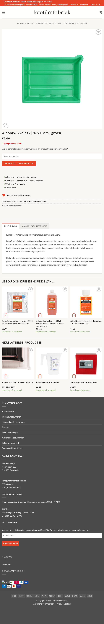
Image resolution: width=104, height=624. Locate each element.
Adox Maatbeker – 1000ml (47, 382)
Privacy (59, 604)
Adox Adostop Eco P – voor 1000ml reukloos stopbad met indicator (17, 322)
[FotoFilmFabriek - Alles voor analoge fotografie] (52, 12)
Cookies (67, 604)
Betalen (5, 427)
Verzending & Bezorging (13, 422)
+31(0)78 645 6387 (11, 487)
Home (20, 23)
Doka (30, 23)
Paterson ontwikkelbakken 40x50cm (17, 382)
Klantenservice (9, 411)
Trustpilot (6, 564)
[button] (3, 12)
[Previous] (2, 312)
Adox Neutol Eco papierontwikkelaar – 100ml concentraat (86, 322)
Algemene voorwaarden (13, 437)
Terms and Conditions (12, 448)
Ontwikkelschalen (75, 23)
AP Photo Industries (14, 206)
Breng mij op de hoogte (19, 163)
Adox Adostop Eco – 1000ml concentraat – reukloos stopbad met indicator (50, 323)
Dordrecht (20, 184)
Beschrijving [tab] (10, 226)
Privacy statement (10, 443)
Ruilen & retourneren (11, 416)
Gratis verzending (14, 180)
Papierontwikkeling (48, 23)
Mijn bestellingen (10, 432)
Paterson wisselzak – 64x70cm (83, 382)
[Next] (102, 312)
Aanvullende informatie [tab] (34, 226)
